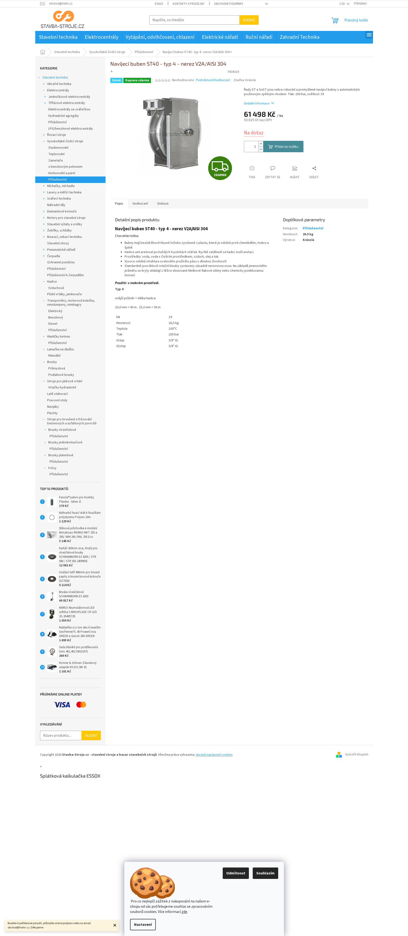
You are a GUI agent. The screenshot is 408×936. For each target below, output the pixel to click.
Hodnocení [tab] (140, 203)
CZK (342, 4)
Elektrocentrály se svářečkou (69, 109)
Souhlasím (265, 873)
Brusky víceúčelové (62, 429)
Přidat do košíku (286, 146)
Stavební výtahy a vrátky (64, 224)
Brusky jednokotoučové (65, 442)
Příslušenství (57, 122)
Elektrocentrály (58, 90)
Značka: (245, 80)
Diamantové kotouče (62, 211)
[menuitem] (58, 37)
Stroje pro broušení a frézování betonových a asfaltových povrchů (71, 421)
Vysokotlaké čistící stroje (65, 141)
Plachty (52, 413)
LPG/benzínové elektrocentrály (70, 128)
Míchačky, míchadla (61, 186)
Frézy (52, 468)
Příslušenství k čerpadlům (65, 275)
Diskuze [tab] (163, 203)
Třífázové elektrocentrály (66, 103)
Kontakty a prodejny (189, 4)
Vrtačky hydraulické (62, 387)
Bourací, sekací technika (64, 237)
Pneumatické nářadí (61, 249)
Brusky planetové (60, 455)
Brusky (52, 362)
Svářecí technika (59, 198)
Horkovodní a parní (61, 173)
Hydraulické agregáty (63, 115)
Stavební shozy (58, 243)
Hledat (249, 20)
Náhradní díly (56, 205)
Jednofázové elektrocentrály (69, 96)
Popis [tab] (119, 203)
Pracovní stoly (57, 400)
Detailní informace (257, 103)
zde (184, 911)
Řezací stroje (56, 134)
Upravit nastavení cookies (214, 754)
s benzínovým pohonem (65, 166)
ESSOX (159, 4)
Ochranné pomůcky (61, 262)
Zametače (55, 160)
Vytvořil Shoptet (356, 754)
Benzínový (55, 317)
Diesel (52, 323)
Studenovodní (58, 147)
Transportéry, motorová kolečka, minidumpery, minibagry (71, 302)
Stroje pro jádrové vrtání (64, 381)
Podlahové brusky (61, 374)
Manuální (54, 355)
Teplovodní (56, 154)
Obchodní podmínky (228, 4)
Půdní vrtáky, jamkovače (64, 294)
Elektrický (55, 311)
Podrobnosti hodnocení (213, 80)
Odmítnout (235, 873)
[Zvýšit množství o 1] (260, 144)
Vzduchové (56, 288)
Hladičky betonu (58, 336)
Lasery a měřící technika (64, 192)
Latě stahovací (57, 394)
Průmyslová (56, 368)
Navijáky (53, 406)
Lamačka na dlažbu (60, 349)
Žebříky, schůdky (59, 230)
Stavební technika (55, 77)
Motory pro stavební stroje (66, 218)
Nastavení (143, 924)
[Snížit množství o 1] (260, 149)
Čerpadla (53, 256)
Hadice (52, 281)
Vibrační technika (59, 84)
